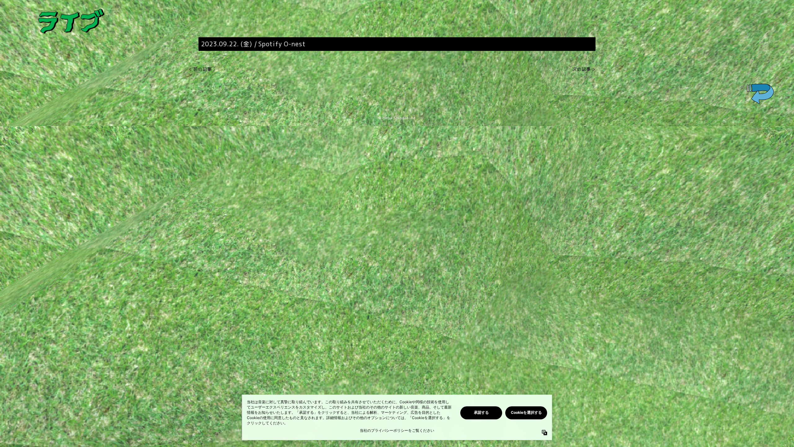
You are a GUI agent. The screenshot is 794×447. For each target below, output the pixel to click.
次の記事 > (584, 69)
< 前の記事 (200, 69)
